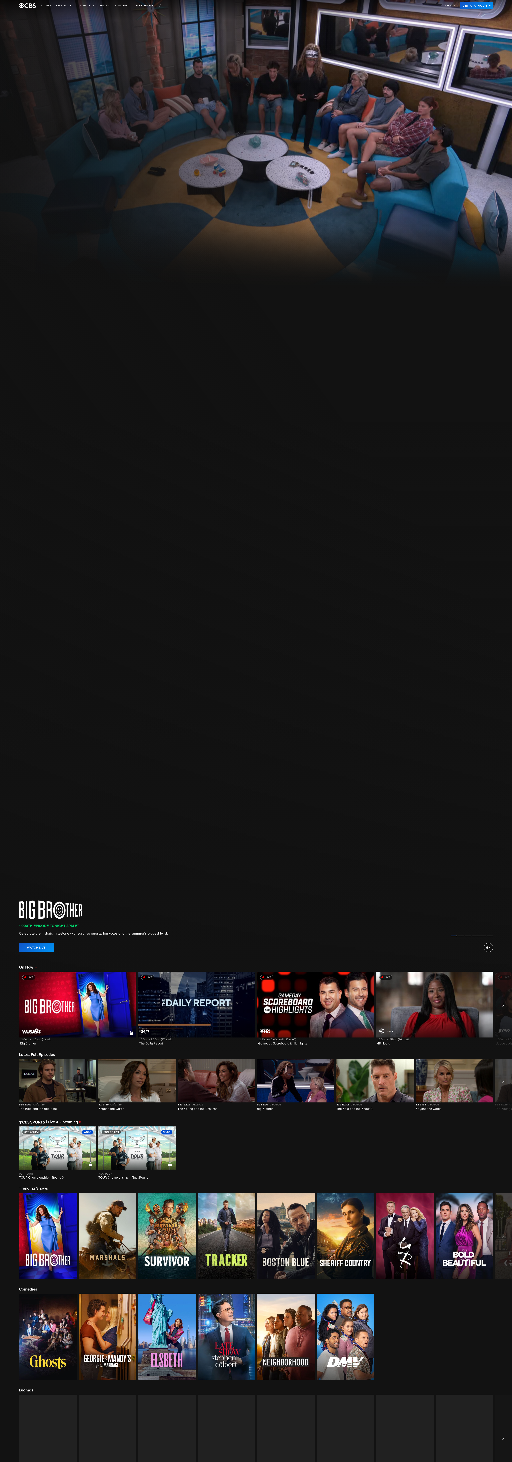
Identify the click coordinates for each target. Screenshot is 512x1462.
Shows (46, 5)
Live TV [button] (104, 5)
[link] (476, 5)
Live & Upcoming (62, 1122)
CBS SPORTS (85, 5)
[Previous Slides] (9, 1153)
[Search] (160, 5)
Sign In (450, 5)
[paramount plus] (27, 5)
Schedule (121, 5)
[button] (77, 1011)
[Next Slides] (502, 1153)
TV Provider (144, 5)
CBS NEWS (63, 5)
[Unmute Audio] (488, 947)
